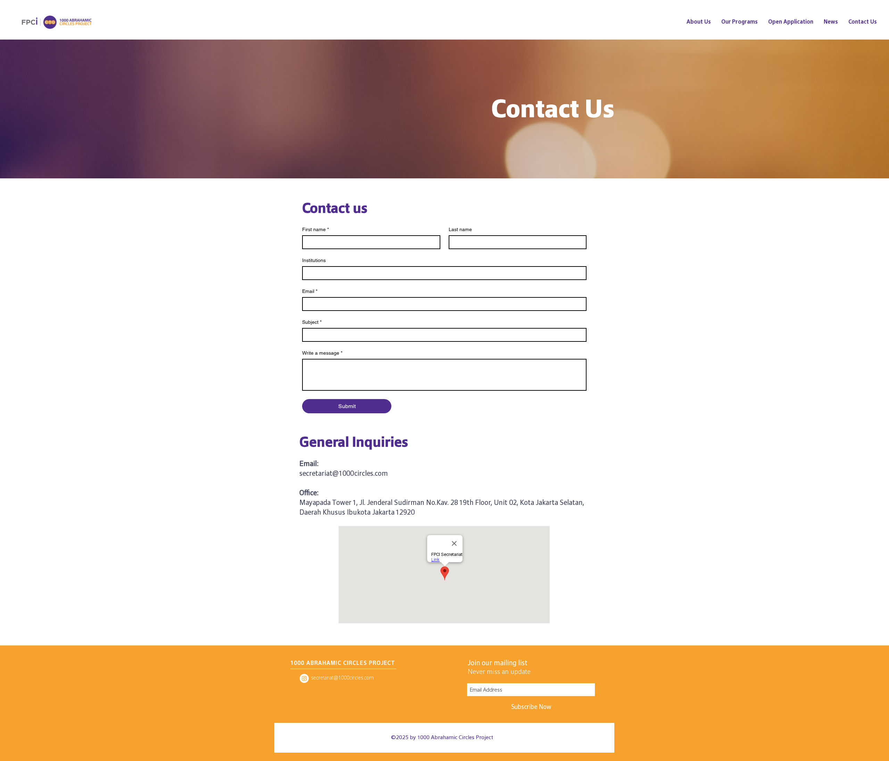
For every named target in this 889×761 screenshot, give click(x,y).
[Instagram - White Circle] (304, 678)
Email (309, 291)
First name (315, 229)
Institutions (314, 260)
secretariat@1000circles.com (343, 473)
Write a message (322, 353)
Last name (460, 229)
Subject (312, 322)
